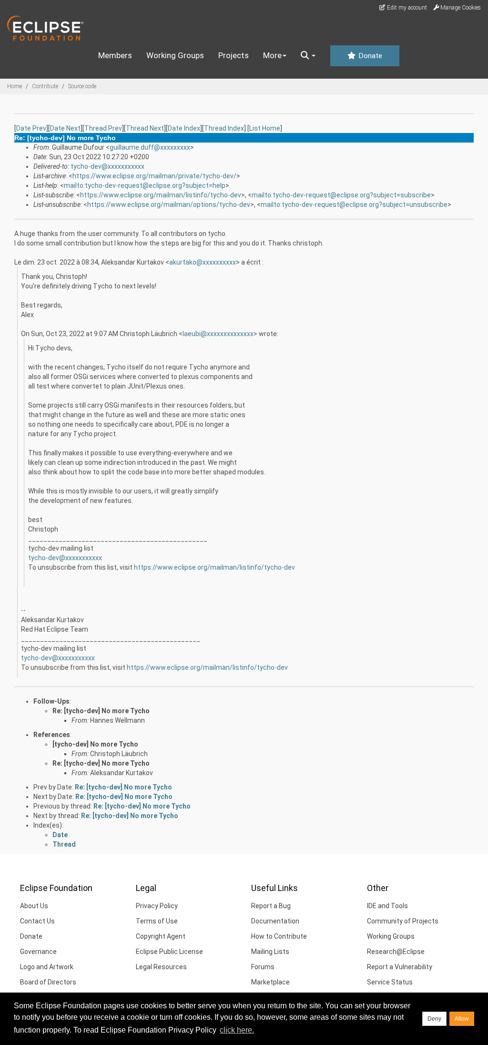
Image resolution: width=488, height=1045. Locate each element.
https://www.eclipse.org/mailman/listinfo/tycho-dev (160, 195)
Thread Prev (103, 128)
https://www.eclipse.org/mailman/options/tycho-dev (168, 204)
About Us (34, 906)
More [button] (272, 55)
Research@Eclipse (396, 951)
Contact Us (37, 921)
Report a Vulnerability (399, 967)
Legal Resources (161, 967)
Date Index (184, 128)
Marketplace (270, 982)
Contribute (45, 86)
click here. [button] (237, 1030)
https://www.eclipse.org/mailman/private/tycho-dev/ (154, 176)
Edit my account (406, 7)
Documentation (275, 921)
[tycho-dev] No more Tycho (95, 744)
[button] (308, 56)
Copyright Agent (160, 936)
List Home (264, 128)
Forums (262, 967)
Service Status (390, 982)
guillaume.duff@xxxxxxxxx (150, 147)
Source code (82, 86)
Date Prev (31, 128)
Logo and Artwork (46, 967)
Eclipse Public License (169, 951)
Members (115, 55)
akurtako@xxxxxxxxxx (202, 262)
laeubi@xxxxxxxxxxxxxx (218, 334)
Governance (38, 951)
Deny (434, 1018)
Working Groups (175, 55)
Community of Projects (402, 921)
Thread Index (224, 128)
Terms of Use (157, 921)
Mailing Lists (270, 951)
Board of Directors (48, 982)
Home (14, 86)
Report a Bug (271, 906)
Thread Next (145, 128)
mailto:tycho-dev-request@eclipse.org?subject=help (144, 185)
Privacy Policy (157, 906)
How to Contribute (279, 936)
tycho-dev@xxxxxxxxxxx (107, 166)
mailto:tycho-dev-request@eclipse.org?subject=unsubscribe (354, 204)
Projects (233, 55)
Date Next (65, 128)
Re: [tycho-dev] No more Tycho (101, 711)
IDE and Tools (387, 906)
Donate (369, 55)
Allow (462, 1018)
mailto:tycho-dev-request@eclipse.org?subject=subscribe (341, 195)
